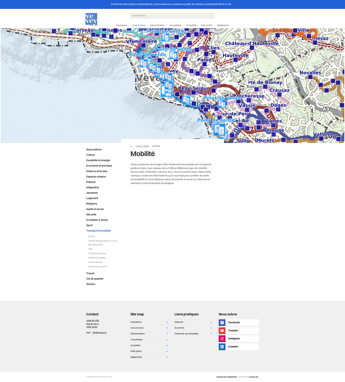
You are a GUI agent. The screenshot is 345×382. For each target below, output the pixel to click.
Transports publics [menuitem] (97, 254)
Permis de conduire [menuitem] (97, 267)
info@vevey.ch (99, 333)
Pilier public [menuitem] (206, 25)
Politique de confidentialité (226, 377)
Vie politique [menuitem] (175, 25)
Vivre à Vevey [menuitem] (138, 25)
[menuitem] (103, 149)
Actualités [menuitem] (191, 25)
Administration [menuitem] (157, 25)
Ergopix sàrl (253, 377)
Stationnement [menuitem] (95, 262)
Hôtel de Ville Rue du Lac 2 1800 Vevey (92, 324)
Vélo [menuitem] (90, 249)
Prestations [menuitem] (121, 25)
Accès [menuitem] (91, 237)
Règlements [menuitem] (223, 25)
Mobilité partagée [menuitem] (96, 258)
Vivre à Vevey (142, 146)
